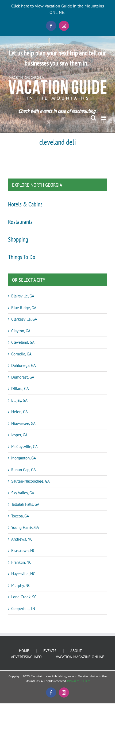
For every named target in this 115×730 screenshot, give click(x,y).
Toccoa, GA (20, 516)
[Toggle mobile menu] (104, 118)
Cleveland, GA (22, 342)
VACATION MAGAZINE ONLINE (80, 656)
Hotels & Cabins (25, 204)
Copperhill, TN (23, 608)
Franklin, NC (21, 562)
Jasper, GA (19, 434)
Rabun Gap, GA (23, 469)
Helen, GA (19, 411)
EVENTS (49, 650)
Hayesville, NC (23, 573)
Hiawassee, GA (23, 423)
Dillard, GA (20, 388)
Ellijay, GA (19, 400)
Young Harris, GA (25, 527)
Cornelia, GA (21, 353)
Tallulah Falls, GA (25, 504)
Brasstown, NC (23, 550)
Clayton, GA (20, 330)
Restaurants (20, 222)
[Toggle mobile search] (93, 118)
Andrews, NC (22, 539)
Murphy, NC (20, 585)
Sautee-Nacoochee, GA (30, 481)
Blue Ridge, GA (23, 307)
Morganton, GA (23, 458)
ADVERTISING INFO (26, 656)
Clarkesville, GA (24, 319)
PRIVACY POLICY (78, 681)
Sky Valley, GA (22, 492)
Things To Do (21, 257)
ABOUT (76, 650)
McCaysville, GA (24, 446)
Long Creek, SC (24, 596)
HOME (24, 650)
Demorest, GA (22, 377)
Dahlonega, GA (23, 365)
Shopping (18, 239)
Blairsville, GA (22, 295)
